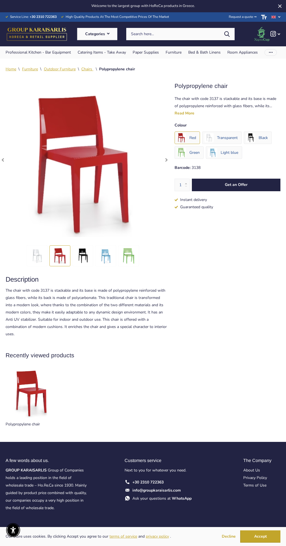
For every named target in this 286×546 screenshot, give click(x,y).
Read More (184, 113)
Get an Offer (236, 184)
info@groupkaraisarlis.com (156, 490)
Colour (181, 125)
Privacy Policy (255, 477)
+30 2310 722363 (148, 482)
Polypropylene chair (23, 424)
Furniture (30, 69)
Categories (95, 34)
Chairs (87, 69)
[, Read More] (275, 34)
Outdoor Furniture (60, 69)
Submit (227, 34)
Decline (229, 536)
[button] (3, 160)
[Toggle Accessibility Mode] (264, 17)
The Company (257, 460)
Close (280, 6)
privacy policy (157, 536)
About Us (251, 470)
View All (38, 52)
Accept (260, 536)
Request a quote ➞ (243, 17)
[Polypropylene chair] (31, 392)
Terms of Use (254, 485)
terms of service (123, 536)
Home (11, 69)
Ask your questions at (162, 498)
